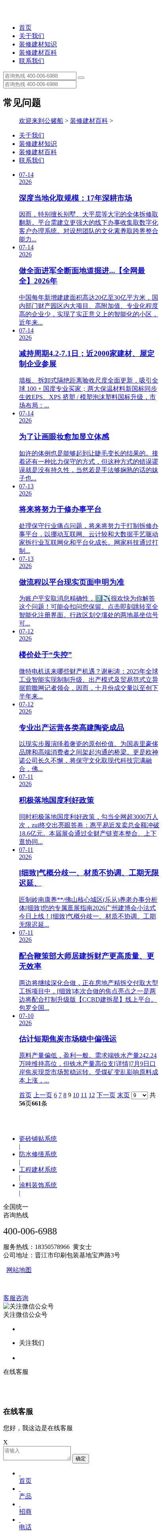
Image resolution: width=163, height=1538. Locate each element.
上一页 (42, 1095)
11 (84, 1095)
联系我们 (31, 60)
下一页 (106, 1095)
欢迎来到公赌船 (41, 120)
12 (92, 1095)
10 (76, 1095)
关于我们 (31, 36)
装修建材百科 (38, 52)
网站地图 (19, 1269)
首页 (25, 27)
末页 (123, 1095)
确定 (81, 1458)
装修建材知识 (38, 44)
